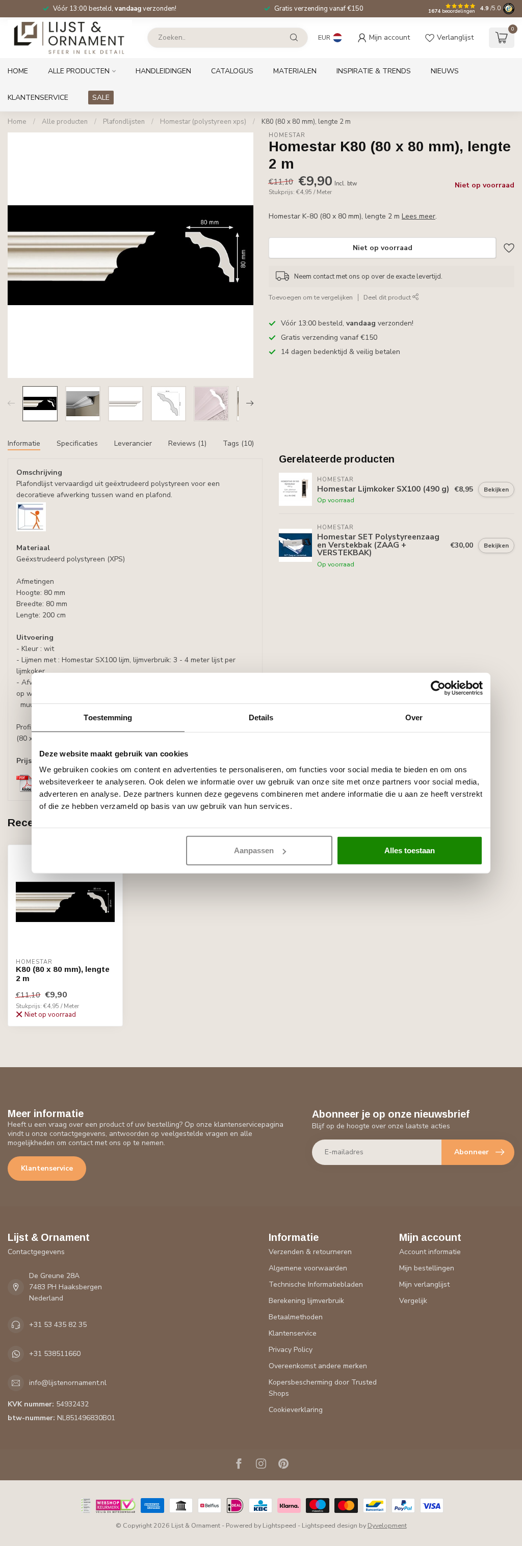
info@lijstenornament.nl (68, 1383)
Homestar (287, 135)
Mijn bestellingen (426, 1268)
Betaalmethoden (296, 1317)
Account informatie (430, 1252)
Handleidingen (163, 71)
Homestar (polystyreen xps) (203, 121)
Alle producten (79, 71)
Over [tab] (414, 717)
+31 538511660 (55, 1354)
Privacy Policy (290, 1349)
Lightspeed (279, 1525)
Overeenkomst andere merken (318, 1366)
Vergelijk (413, 1301)
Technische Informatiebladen (316, 1284)
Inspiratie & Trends (373, 71)
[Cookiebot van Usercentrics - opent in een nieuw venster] (438, 687)
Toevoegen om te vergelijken (311, 297)
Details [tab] (261, 717)
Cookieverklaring (296, 1410)
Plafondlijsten (124, 121)
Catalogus (232, 71)
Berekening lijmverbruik (306, 1301)
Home (18, 71)
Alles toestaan (409, 850)
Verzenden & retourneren (310, 1252)
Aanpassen (254, 850)
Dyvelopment (387, 1525)
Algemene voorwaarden (308, 1268)
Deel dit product (387, 297)
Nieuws (445, 71)
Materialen (295, 71)
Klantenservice (38, 97)
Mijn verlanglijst (424, 1284)
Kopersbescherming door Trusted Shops (323, 1387)
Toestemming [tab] (108, 717)
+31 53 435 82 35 (58, 1325)
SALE (101, 97)
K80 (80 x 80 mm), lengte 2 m (306, 121)
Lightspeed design (329, 1525)
